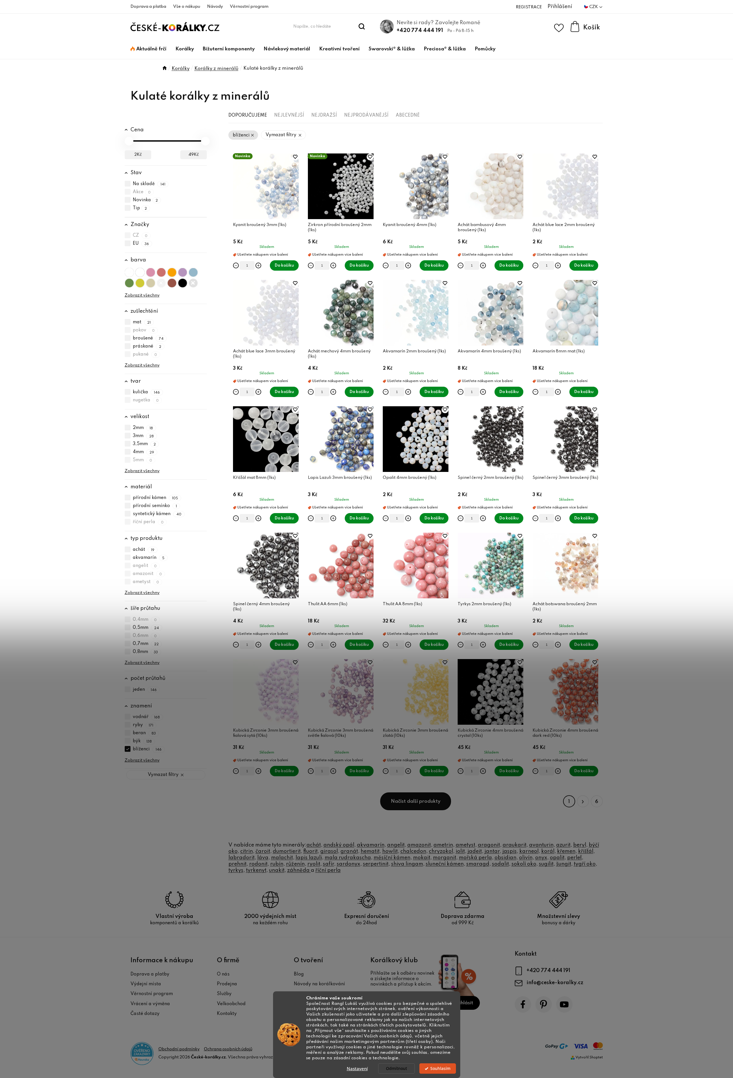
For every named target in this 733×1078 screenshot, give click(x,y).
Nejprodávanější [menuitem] (366, 115)
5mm (142, 460)
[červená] (161, 272)
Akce (142, 192)
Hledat (361, 26)
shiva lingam (407, 864)
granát (349, 851)
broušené (148, 338)
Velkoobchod (231, 1004)
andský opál (338, 845)
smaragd (477, 864)
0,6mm (145, 635)
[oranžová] (172, 272)
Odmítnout (396, 1068)
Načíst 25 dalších (415, 801)
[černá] (182, 283)
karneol (529, 851)
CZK (594, 7)
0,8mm (145, 652)
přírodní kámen (155, 498)
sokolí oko (524, 864)
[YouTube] (564, 1004)
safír (328, 864)
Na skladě (149, 184)
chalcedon (413, 851)
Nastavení (357, 1068)
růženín (295, 864)
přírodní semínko (155, 506)
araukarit (514, 845)
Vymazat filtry (163, 775)
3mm (143, 436)
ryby (143, 725)
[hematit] (193, 283)
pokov (144, 330)
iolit (460, 851)
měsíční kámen (392, 857)
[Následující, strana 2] (583, 801)
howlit (390, 851)
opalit (557, 857)
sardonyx (348, 864)
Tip (140, 208)
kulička (146, 392)
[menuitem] (148, 49)
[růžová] (150, 272)
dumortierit (287, 851)
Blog (299, 974)
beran (144, 733)
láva (262, 857)
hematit (370, 851)
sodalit (500, 864)
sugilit (546, 864)
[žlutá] (140, 283)
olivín (526, 857)
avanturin (541, 845)
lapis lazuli (309, 857)
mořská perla (475, 857)
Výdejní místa (145, 984)
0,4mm (145, 619)
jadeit (474, 851)
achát (144, 549)
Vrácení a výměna (150, 1004)
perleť (574, 857)
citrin (246, 851)
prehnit (237, 864)
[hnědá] (172, 283)
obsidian (505, 857)
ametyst (146, 582)
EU (141, 243)
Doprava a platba (148, 7)
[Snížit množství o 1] (236, 265)
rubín (276, 864)
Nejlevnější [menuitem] (289, 115)
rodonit (258, 864)
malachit (282, 857)
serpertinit (376, 864)
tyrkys (235, 870)
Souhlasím (440, 1068)
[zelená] (129, 283)
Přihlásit (463, 1003)
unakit (277, 870)
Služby (224, 994)
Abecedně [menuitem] (408, 115)
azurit (563, 845)
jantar (492, 851)
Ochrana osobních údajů (228, 1049)
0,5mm (146, 627)
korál (547, 851)
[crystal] (129, 272)
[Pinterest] (543, 1004)
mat (142, 322)
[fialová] (182, 272)
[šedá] (161, 283)
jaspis (509, 851)
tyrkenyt (256, 870)
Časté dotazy (145, 1013)
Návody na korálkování (319, 984)
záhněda (299, 870)
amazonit (147, 574)
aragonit (489, 845)
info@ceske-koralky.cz (554, 982)
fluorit (310, 851)
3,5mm (144, 444)
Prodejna (227, 984)
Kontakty (227, 1013)
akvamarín (149, 557)
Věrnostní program (249, 7)
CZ (140, 235)
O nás (223, 974)
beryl (579, 845)
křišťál (585, 851)
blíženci (147, 749)
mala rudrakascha (348, 857)
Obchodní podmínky (179, 1049)
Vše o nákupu (186, 7)
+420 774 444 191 (420, 30)
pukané (145, 354)
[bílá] (140, 272)
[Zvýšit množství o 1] (258, 265)
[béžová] (150, 283)
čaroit (262, 851)
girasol (329, 851)
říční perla (148, 522)
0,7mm (146, 644)
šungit (563, 864)
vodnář (146, 717)
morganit (444, 857)
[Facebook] (523, 1004)
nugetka (146, 400)
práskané (147, 346)
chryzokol (441, 851)
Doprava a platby (149, 974)
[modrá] (193, 272)
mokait (421, 857)
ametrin (443, 845)
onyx (541, 857)
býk (142, 741)
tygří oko (585, 864)
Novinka (145, 200)
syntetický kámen (157, 514)
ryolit (313, 864)
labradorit (241, 857)
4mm (143, 452)
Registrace (529, 7)
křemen (566, 851)
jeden (145, 689)
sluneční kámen (445, 864)
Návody (215, 7)
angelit (145, 565)
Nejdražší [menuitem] (324, 115)
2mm (143, 428)
